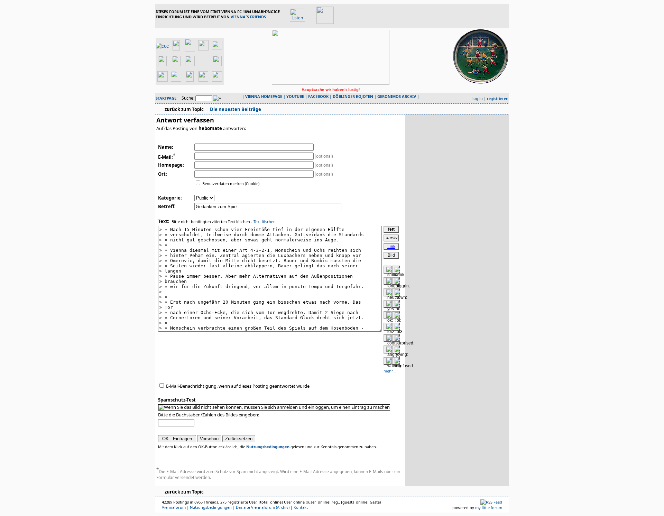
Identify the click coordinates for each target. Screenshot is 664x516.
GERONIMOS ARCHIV (396, 96)
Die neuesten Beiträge (235, 109)
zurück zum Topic (184, 109)
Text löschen (264, 221)
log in (477, 98)
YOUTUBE (295, 96)
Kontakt (301, 507)
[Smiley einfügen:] (387, 270)
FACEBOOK (318, 96)
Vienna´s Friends (248, 16)
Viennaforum (174, 507)
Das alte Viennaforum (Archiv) (262, 507)
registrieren (497, 98)
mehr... (390, 371)
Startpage (166, 98)
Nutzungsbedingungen (267, 446)
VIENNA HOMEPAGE (263, 96)
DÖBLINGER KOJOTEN (353, 96)
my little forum (488, 507)
